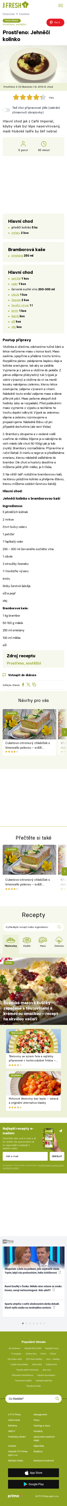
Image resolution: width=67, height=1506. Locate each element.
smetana (17, 255)
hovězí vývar (20, 305)
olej (13, 327)
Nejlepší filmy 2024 (32, 1348)
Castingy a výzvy (42, 1425)
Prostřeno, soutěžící (14, 24)
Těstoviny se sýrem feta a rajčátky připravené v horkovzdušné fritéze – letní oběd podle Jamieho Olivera (32, 1060)
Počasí (53, 1354)
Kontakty (38, 1431)
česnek (16, 300)
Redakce (38, 1451)
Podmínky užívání (17, 1436)
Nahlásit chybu (15, 1460)
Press (36, 1420)
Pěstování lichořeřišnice (22, 1375)
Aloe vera (47, 1370)
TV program (16, 1354)
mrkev (15, 233)
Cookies (12, 1446)
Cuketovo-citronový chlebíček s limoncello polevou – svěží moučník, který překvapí (27, 745)
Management (40, 1414)
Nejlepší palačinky (44, 1380)
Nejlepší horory (52, 1348)
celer (14, 284)
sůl (13, 321)
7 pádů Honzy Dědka (19, 1364)
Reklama (12, 1425)
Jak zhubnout (14, 1348)
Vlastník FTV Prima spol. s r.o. (17, 1453)
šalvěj (15, 316)
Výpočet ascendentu (46, 1375)
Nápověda (39, 1446)
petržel (16, 278)
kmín (14, 311)
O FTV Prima (14, 1414)
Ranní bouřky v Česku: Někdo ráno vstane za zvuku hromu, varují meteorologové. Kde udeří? (33, 1288)
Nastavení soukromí (44, 1460)
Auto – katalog (52, 1359)
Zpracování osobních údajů (44, 1438)
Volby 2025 (37, 1364)
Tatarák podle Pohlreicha (27, 1370)
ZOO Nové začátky (34, 1359)
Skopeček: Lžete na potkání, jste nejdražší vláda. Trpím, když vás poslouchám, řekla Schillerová (32, 1270)
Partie (43, 1354)
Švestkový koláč (33, 1386)
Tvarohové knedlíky (23, 1380)
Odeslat (57, 1156)
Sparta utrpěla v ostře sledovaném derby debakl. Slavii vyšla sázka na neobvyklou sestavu (32, 1305)
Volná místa (14, 1420)
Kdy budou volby (15, 1359)
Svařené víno (51, 1364)
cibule (15, 294)
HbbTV (11, 1431)
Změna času (31, 1354)
